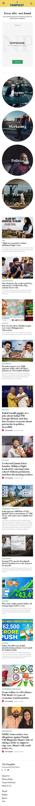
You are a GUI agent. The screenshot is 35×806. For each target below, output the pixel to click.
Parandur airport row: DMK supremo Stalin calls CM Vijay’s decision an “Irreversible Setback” (16, 368)
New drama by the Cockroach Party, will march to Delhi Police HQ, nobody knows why (17, 285)
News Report (6, 363)
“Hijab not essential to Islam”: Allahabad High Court (14, 244)
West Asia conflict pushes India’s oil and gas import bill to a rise (17, 604)
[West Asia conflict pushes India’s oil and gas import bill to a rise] (17, 588)
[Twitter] (2, 770)
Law (3, 240)
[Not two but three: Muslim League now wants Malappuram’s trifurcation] (17, 310)
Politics (5, 323)
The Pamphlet (9, 430)
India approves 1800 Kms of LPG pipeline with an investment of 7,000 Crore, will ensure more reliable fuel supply (17, 514)
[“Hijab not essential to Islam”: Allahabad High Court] (17, 227)
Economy (5, 601)
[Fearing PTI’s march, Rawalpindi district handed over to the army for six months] (17, 545)
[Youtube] (8, 770)
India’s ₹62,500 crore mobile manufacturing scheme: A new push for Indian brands (17, 647)
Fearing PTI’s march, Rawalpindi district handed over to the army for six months (17, 563)
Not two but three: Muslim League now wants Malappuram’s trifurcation (16, 327)
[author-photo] (3, 430)
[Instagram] (5, 770)
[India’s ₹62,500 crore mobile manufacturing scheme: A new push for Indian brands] (17, 630)
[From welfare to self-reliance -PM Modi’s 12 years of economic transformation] (17, 675)
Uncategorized (7, 280)
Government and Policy (11, 508)
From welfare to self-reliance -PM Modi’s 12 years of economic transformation (17, 694)
